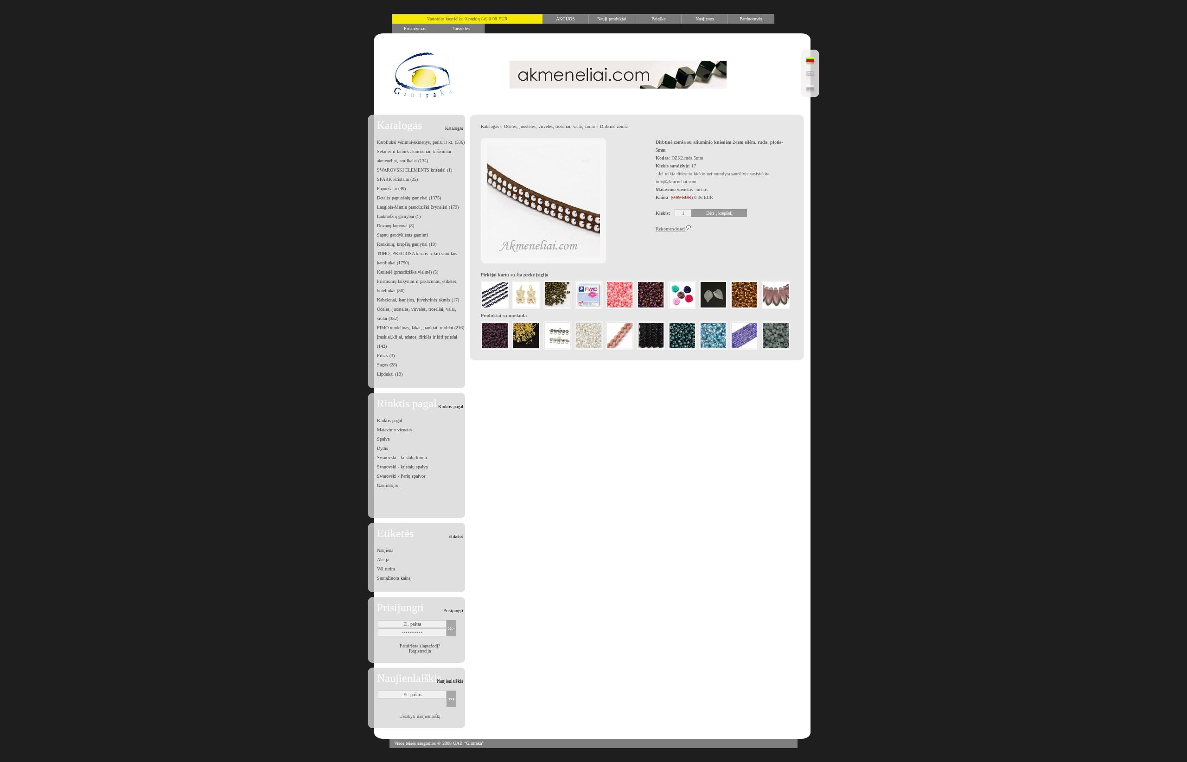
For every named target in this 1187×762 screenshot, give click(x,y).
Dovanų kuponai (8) (395, 225)
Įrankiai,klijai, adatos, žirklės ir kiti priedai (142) (417, 341)
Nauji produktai (611, 18)
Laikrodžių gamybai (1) (399, 216)
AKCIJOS (565, 18)
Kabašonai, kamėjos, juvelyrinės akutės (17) (418, 299)
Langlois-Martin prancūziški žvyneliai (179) (418, 207)
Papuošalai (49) (391, 188)
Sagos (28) (387, 364)
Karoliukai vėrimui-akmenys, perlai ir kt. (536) (421, 142)
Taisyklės (461, 28)
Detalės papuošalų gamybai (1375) (409, 197)
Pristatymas (415, 28)
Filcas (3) (386, 355)
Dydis (382, 448)
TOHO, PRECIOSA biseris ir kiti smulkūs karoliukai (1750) (417, 258)
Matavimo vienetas (394, 429)
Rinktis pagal (389, 420)
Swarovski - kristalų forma (402, 457)
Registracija (420, 650)
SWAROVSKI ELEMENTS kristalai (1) (414, 170)
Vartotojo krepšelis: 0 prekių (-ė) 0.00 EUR (467, 18)
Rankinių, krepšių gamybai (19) (406, 244)
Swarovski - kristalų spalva (402, 466)
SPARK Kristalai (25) (397, 179)
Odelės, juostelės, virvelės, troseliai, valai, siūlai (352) (416, 314)
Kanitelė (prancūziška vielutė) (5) (407, 272)
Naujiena (385, 550)
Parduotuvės (751, 18)
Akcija (383, 559)
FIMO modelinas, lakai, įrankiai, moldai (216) (420, 327)
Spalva (383, 439)
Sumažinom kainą (393, 578)
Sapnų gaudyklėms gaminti (402, 234)
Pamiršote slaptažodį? (420, 645)
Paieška (658, 18)
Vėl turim (386, 568)
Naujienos (705, 18)
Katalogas (490, 126)
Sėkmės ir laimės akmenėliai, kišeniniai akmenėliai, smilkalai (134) (414, 156)
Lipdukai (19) (389, 374)
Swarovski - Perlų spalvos (401, 476)
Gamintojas (387, 485)
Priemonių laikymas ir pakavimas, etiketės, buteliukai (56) (417, 286)
